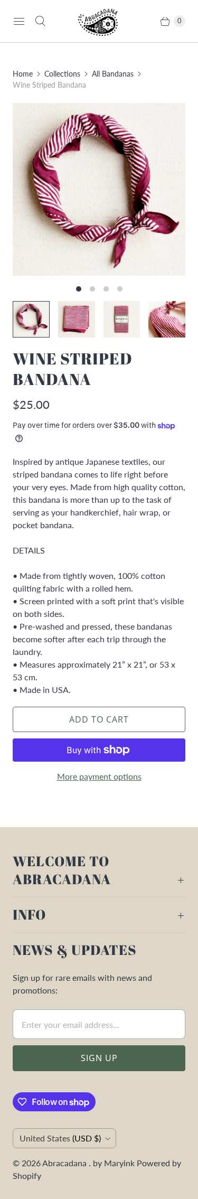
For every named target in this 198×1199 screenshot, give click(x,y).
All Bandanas (113, 73)
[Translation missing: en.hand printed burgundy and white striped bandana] (121, 319)
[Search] (40, 21)
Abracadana (65, 1163)
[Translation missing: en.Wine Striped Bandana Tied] (31, 319)
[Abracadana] (99, 21)
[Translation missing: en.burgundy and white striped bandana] (76, 319)
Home (23, 73)
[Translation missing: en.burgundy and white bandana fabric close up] (166, 319)
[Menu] (19, 21)
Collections (62, 73)
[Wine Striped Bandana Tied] (99, 189)
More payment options (99, 776)
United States (60, 1138)
